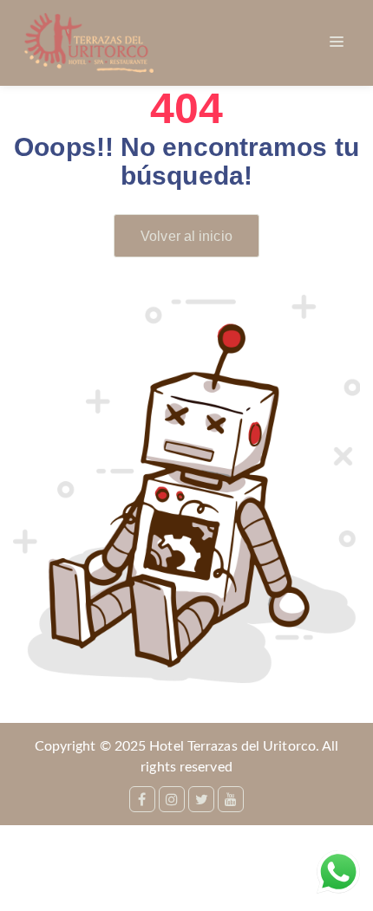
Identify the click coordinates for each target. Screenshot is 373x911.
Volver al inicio (186, 236)
